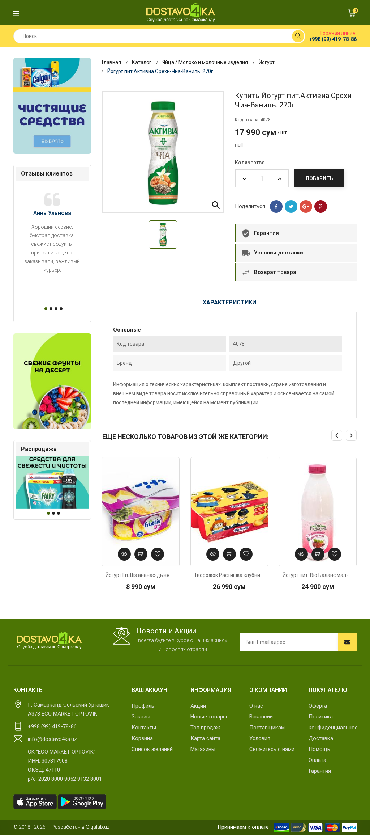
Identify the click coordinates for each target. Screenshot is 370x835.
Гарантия (320, 771)
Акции (198, 706)
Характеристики (229, 302)
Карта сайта (205, 738)
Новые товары (208, 716)
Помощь (319, 749)
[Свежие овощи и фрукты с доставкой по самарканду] (52, 381)
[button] (44, 309)
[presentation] (336, 435)
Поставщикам (267, 727)
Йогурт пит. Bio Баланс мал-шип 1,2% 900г (318, 575)
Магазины (202, 749)
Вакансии (261, 716)
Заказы (141, 716)
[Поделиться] (276, 206)
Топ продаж (205, 727)
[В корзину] (140, 554)
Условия (259, 738)
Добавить (319, 178)
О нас (256, 706)
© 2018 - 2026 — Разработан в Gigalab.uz (61, 827)
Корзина (142, 738)
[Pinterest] (320, 206)
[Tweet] (291, 206)
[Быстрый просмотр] (124, 554)
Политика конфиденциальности (333, 722)
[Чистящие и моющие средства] (52, 106)
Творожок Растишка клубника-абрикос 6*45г (229, 575)
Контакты (144, 727)
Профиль (143, 706)
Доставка (321, 738)
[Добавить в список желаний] (157, 554)
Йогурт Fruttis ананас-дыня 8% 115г (141, 575)
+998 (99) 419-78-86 (333, 39)
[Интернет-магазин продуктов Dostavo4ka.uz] (180, 12)
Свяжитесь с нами (271, 749)
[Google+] (306, 206)
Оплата (317, 760)
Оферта (318, 706)
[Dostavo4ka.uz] (49, 640)
